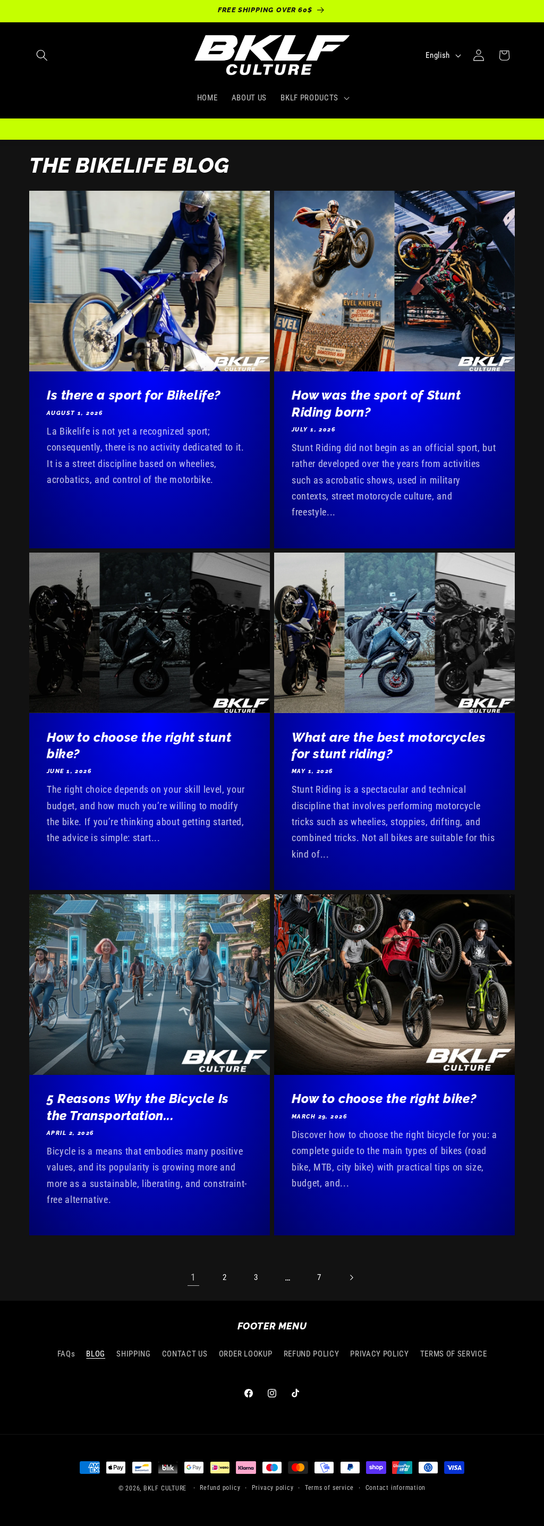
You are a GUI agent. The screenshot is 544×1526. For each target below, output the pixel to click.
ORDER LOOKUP (246, 1354)
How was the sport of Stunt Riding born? (376, 404)
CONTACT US (185, 1354)
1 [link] (193, 1277)
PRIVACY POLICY (379, 1354)
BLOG (95, 1354)
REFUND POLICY (311, 1354)
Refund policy (220, 1487)
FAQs (66, 1354)
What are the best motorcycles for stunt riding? (389, 745)
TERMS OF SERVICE (453, 1354)
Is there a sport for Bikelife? (133, 395)
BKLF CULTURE (166, 1488)
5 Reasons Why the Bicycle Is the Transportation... (138, 1107)
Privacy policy (273, 1487)
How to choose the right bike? (384, 1098)
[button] (42, 55)
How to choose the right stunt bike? (139, 745)
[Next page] (350, 1277)
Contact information (396, 1487)
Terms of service (329, 1487)
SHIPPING (133, 1354)
